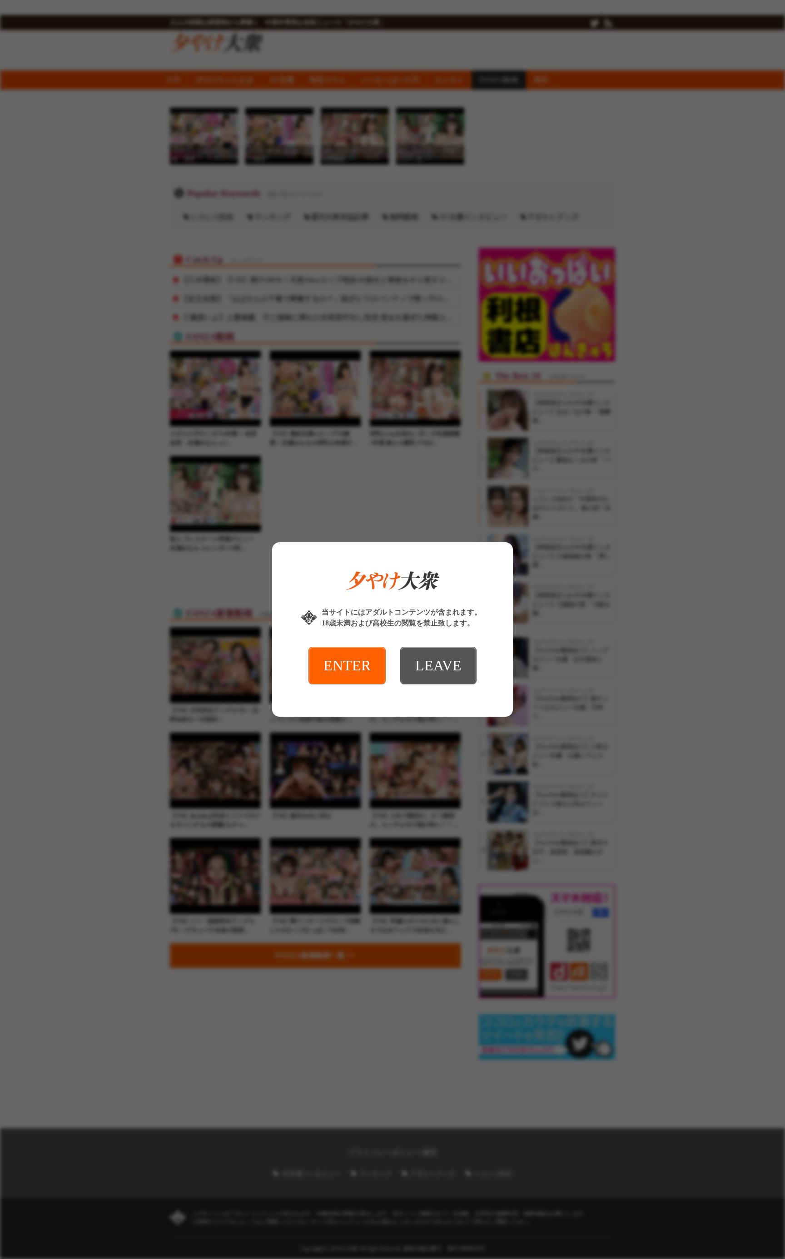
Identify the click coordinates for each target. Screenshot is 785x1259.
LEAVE (438, 665)
